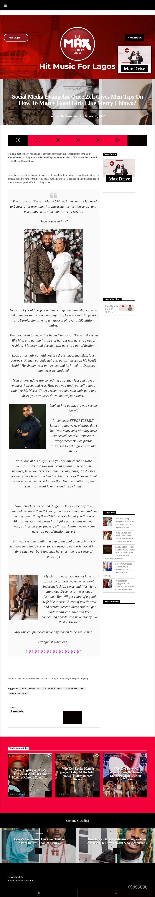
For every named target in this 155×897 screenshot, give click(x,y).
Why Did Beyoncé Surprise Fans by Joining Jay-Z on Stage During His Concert (125, 774)
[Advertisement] (119, 244)
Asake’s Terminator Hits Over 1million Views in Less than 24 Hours (39, 841)
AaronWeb (72, 116)
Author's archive (72, 717)
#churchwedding (30, 689)
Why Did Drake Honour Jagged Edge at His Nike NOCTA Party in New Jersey (78, 774)
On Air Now (135, 37)
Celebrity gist (75, 689)
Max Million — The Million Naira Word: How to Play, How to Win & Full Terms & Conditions (119, 552)
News (87, 89)
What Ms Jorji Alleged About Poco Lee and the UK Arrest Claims (124, 523)
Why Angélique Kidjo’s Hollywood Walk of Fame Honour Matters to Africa (29, 773)
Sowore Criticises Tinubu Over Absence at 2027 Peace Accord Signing (117, 569)
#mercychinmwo (53, 689)
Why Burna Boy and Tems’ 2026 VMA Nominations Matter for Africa (124, 537)
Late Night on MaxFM (112, 307)
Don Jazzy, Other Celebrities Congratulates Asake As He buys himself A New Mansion (116, 841)
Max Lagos (14, 37)
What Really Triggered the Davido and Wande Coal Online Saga (124, 585)
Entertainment (73, 89)
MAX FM (14, 792)
